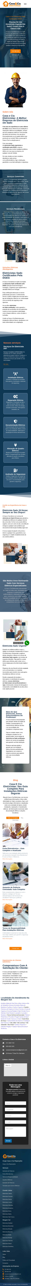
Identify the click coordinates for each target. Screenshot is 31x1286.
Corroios (21, 1009)
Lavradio (24, 1013)
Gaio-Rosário (10, 1013)
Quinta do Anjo (24, 1017)
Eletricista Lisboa (7, 1193)
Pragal (17, 1017)
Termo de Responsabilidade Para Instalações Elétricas (14, 929)
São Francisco (5, 1022)
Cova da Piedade (12, 1011)
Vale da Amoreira (22, 1026)
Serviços (5, 1168)
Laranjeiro (18, 1013)
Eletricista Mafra (7, 1214)
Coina (16, 1009)
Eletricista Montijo (7, 1237)
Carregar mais (15, 948)
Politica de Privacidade (9, 1260)
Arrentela (16, 1005)
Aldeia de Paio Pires (11, 1003)
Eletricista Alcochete (8, 1226)
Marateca (3, 1015)
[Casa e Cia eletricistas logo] (12, 4)
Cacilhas (9, 1007)
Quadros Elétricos (7, 1179)
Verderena (4, 1028)
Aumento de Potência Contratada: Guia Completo (14, 888)
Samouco (14, 1019)
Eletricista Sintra (7, 1211)
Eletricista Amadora (8, 1208)
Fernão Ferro (25, 1011)
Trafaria (14, 1026)
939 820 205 (15, 55)
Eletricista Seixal (7, 1243)
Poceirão (11, 1017)
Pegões (9, 1026)
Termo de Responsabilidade (10, 1177)
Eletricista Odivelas (8, 1205)
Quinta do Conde (5, 1019)
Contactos (5, 1263)
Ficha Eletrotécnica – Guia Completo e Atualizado (13, 849)
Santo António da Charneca (15, 1020)
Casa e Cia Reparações (9, 1164)
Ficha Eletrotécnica (8, 1174)
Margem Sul (6, 1220)
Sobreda (3, 1026)
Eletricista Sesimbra (8, 1246)
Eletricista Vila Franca (8, 1217)
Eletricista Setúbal (7, 1223)
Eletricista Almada (7, 1229)
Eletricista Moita (7, 1234)
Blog (4, 1257)
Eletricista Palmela (8, 1240)
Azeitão (3, 1003)
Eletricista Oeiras (7, 1199)
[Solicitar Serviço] (27, 643)
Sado (19, 1019)
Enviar (8, 1141)
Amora (11, 1005)
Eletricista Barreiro (8, 1232)
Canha (15, 1007)
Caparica (20, 1007)
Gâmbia (3, 1013)
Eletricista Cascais (7, 1196)
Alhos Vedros (22, 1003)
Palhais (27, 1015)
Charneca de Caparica (7, 1009)
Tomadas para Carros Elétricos (11, 1185)
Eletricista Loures (7, 1202)
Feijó (19, 1011)
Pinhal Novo (4, 1017)
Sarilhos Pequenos (20, 1024)
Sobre (4, 1254)
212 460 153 (15, 51)
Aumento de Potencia (8, 1171)
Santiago (26, 1020)
